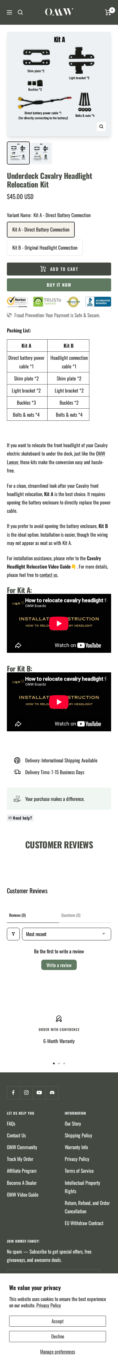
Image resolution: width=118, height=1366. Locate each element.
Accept (58, 1321)
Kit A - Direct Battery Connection (40, 229)
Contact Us (16, 1135)
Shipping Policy (78, 1135)
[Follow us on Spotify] (52, 1092)
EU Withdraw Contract (84, 1223)
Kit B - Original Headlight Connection (44, 247)
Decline (57, 1336)
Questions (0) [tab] (70, 915)
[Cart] (108, 12)
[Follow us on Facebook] (13, 1092)
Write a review (59, 965)
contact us (48, 574)
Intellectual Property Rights (82, 1187)
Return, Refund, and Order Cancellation (87, 1207)
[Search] (20, 12)
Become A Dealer (22, 1182)
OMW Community (22, 1147)
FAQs (11, 1123)
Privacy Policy (48, 1305)
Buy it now (59, 285)
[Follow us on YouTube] (39, 1092)
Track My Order (20, 1158)
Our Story (73, 1123)
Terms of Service (79, 1170)
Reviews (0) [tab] (17, 915)
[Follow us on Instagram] (26, 1092)
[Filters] (13, 934)
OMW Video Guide (22, 1194)
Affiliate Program (22, 1170)
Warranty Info (76, 1147)
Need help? (22, 818)
